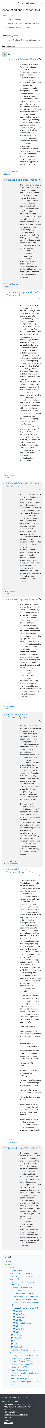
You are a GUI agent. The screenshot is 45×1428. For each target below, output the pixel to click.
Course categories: (10, 36)
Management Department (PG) (26, 1296)
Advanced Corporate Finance (21, 180)
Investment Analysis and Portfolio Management (23, 293)
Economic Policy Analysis (24, 1293)
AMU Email (8, 1423)
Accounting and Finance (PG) (18, 27)
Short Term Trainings (18, 1379)
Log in (39, 3)
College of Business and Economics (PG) (22, 23)
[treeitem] (22, 1261)
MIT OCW (8, 1409)
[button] (9, 54)
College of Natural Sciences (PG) (25, 1355)
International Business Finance (22, 59)
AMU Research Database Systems (18, 1407)
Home (5, 16)
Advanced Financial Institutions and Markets (22, 485)
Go (4, 54)
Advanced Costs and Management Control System (21, 871)
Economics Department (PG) (25, 1299)
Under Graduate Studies (20, 1270)
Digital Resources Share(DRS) (16, 1415)
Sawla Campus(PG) (19, 1370)
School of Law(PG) (19, 1367)
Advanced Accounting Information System (17, 716)
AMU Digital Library (12, 1412)
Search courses (8, 46)
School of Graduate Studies (17, 20)
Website (7, 1417)
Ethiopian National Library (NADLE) (18, 1404)
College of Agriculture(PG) (22, 1364)
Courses (14, 16)
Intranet (7, 1420)
